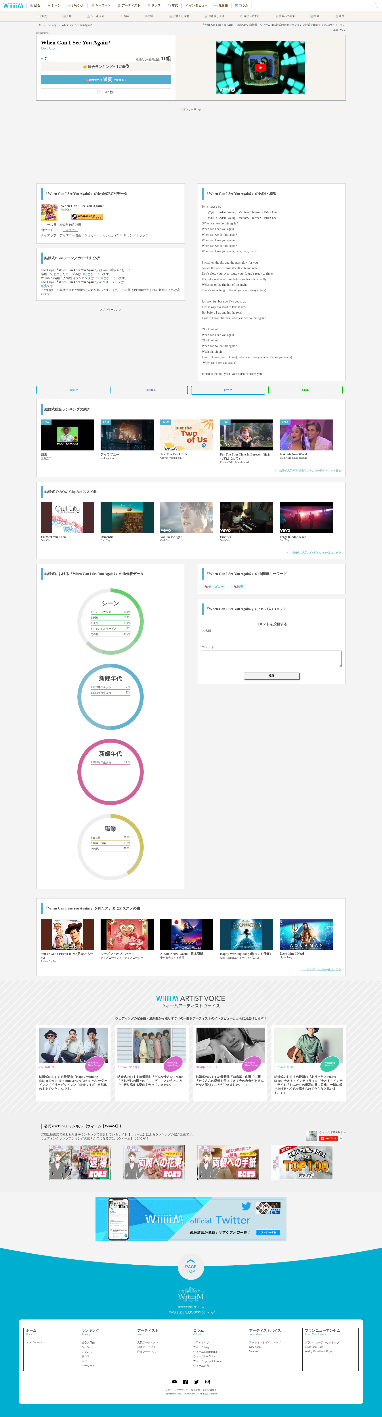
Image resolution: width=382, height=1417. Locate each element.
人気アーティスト (148, 1342)
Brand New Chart (314, 1346)
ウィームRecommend (205, 1351)
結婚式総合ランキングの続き (67, 409)
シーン (86, 1347)
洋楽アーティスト (148, 1351)
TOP (38, 25)
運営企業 (195, 1389)
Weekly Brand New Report (319, 1351)
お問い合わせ (209, 1389)
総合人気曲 (88, 1342)
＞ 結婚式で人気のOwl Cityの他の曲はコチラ (313, 552)
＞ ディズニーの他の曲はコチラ (321, 969)
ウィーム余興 (201, 1365)
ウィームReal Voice (204, 1356)
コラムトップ (201, 1342)
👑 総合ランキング (106, 67)
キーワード (88, 1365)
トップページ (34, 1342)
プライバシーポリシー (177, 1389)
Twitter (73, 389)
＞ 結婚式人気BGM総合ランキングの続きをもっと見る (307, 470)
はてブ (228, 390)
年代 (84, 1361)
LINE (305, 389)
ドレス (86, 1356)
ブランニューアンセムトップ (322, 1342)
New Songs (255, 1346)
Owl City (51, 25)
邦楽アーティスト (148, 1347)
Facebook (150, 389)
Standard (253, 1351)
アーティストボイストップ (265, 1342)
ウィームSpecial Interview (207, 1361)
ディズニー (70, 230)
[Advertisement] (191, 145)
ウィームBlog (201, 1347)
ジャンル (87, 1351)
